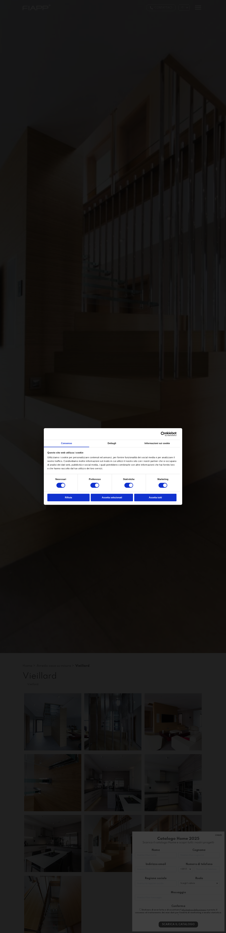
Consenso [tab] (66, 443)
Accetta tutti (155, 497)
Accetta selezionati (112, 497)
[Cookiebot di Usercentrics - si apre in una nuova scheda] (163, 434)
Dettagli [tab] (112, 443)
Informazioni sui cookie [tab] (157, 443)
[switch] (94, 485)
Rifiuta (68, 497)
